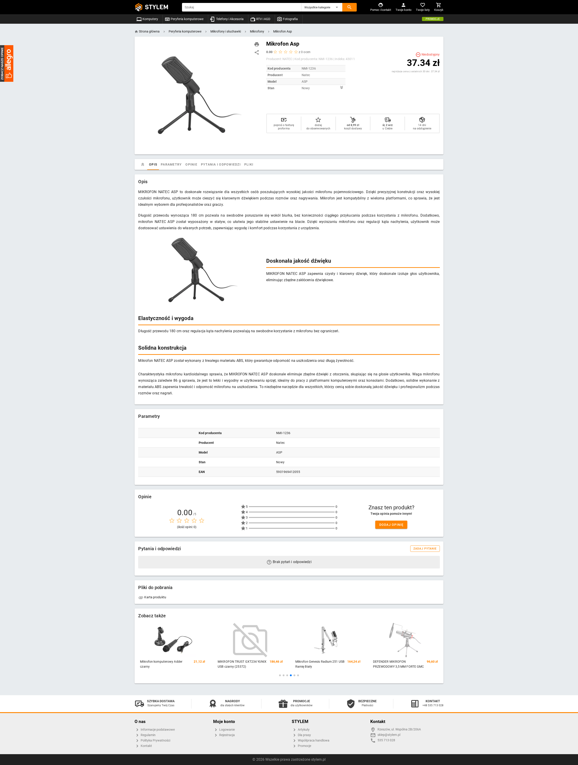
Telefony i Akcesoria (229, 19)
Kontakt (146, 746)
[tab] (142, 164)
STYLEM (156, 7)
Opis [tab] (153, 164)
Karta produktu (155, 597)
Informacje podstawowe (157, 730)
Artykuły (303, 730)
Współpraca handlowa (313, 740)
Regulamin (148, 735)
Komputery (150, 19)
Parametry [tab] (171, 164)
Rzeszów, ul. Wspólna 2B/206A (399, 729)
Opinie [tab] (192, 164)
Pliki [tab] (248, 164)
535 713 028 (386, 740)
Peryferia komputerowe (186, 19)
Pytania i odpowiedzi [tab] (221, 164)
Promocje (433, 19)
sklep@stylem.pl (389, 735)
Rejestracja (227, 735)
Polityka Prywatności (155, 740)
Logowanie (227, 730)
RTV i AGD (263, 19)
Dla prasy (304, 735)
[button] (322, 7)
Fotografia (290, 19)
